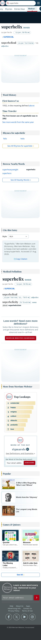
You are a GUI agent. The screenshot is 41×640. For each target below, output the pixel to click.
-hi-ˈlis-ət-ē (24, 302)
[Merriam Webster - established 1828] (2, 3)
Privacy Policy (14, 611)
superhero (6, 173)
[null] (27, 449)
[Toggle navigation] (38, 3)
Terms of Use (27, 611)
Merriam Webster (7, 587)
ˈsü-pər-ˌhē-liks (21, 32)
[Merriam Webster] (20, 440)
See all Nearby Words (20, 180)
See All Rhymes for (19, 146)
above (32, 105)
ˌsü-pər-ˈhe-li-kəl (25, 43)
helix (23, 138)
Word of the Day (20, 445)
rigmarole (19, 449)
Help (12, 606)
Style (4, 236)
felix (5, 138)
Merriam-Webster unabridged (20, 338)
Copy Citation (21, 259)
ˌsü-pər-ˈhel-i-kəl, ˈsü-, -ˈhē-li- (15, 297)
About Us (20, 606)
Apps (28, 606)
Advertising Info (14, 608)
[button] (32, 9)
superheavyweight (10, 169)
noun (26, 27)
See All (20, 575)
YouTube (24, 617)
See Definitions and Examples (20, 453)
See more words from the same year (18, 122)
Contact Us (27, 608)
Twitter (16, 617)
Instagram (32, 617)
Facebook (8, 617)
